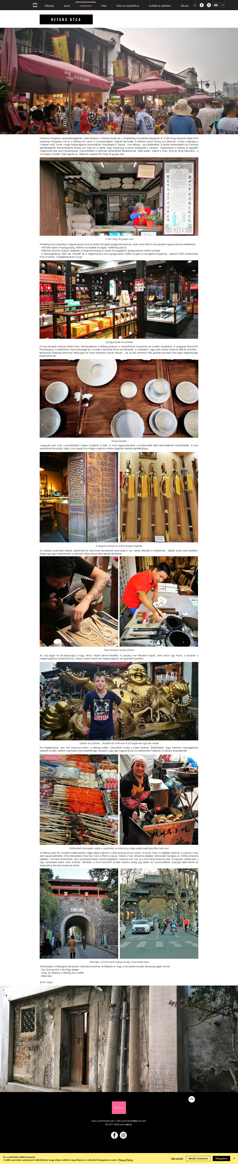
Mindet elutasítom (198, 1158)
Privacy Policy (125, 1160)
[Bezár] (234, 1158)
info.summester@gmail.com (131, 1120)
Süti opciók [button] (177, 1158)
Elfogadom (221, 1158)
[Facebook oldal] (202, 5)
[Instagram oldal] (209, 5)
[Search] (194, 5)
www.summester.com (103, 1120)
